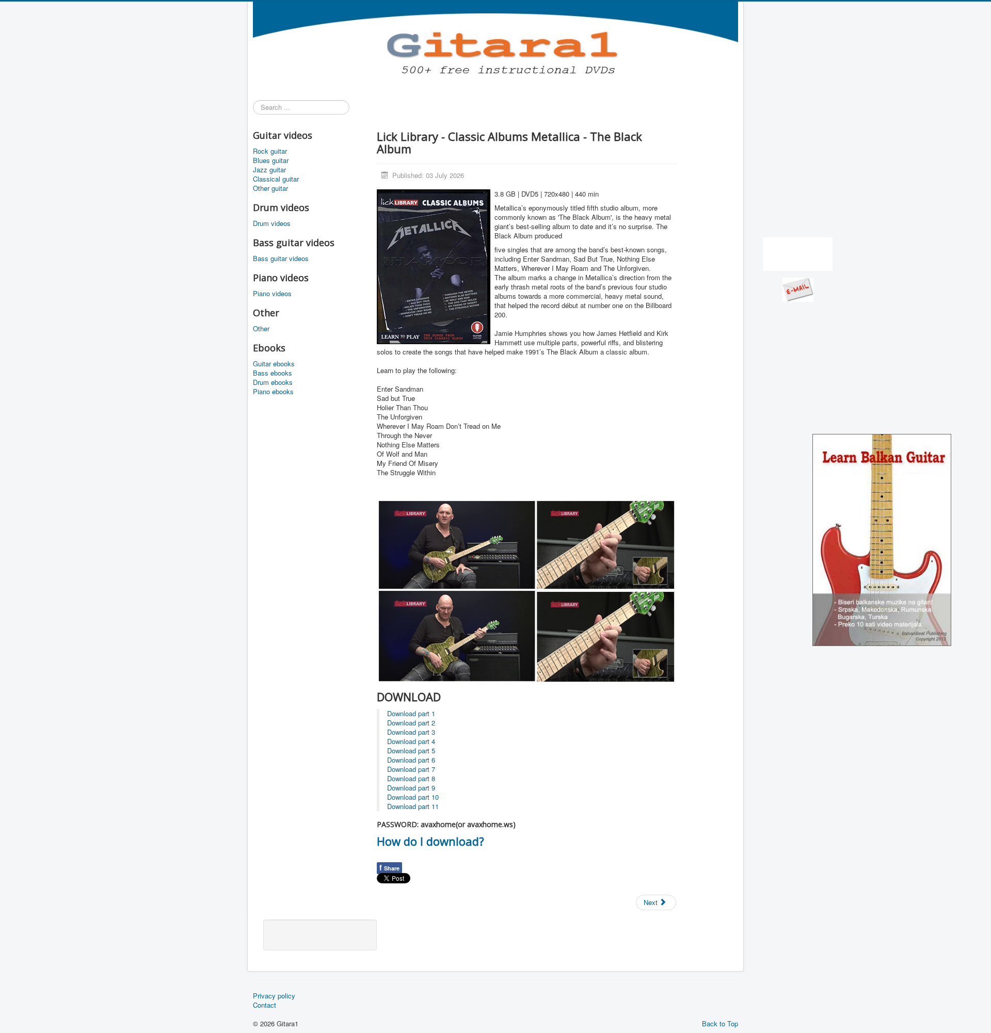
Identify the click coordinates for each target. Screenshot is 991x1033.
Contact (264, 1005)
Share (389, 867)
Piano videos (272, 293)
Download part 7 (411, 769)
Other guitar (270, 188)
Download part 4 (411, 741)
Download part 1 (411, 713)
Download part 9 (411, 788)
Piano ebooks (273, 391)
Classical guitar (276, 179)
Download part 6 (411, 760)
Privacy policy (274, 995)
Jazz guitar (269, 169)
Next (652, 902)
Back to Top (720, 1023)
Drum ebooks (273, 382)
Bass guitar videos (281, 258)
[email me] (797, 289)
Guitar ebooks (274, 363)
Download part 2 (411, 723)
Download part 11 (413, 806)
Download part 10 (413, 797)
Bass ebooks (272, 373)
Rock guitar (270, 151)
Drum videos (272, 223)
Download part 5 (411, 750)
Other (261, 328)
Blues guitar (271, 160)
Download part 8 (411, 778)
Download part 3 (411, 732)
